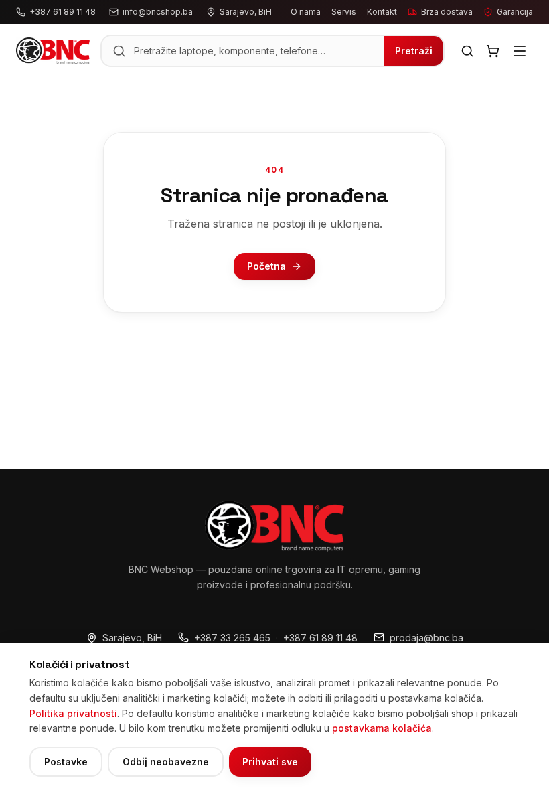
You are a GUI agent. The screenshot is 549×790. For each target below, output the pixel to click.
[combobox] (255, 51)
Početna (266, 266)
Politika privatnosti (73, 713)
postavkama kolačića (382, 728)
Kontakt (382, 12)
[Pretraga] (467, 51)
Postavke (66, 761)
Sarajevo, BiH (132, 637)
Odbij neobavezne (166, 761)
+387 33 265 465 (232, 637)
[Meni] (519, 50)
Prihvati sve (270, 761)
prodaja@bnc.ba (426, 637)
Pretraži (414, 50)
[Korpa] (493, 51)
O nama (306, 12)
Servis (343, 12)
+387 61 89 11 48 (320, 637)
